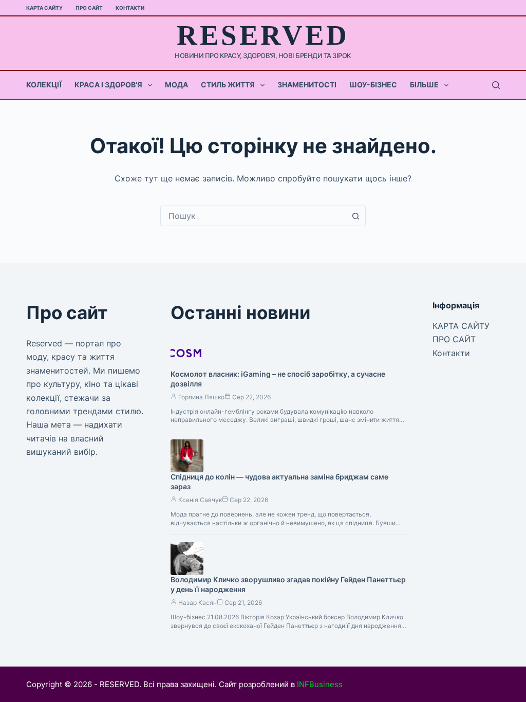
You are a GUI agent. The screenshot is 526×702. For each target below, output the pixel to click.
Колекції (44, 84)
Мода (176, 84)
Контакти (130, 8)
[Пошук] (496, 85)
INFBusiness (320, 684)
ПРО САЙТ (89, 8)
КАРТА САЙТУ (44, 8)
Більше (424, 84)
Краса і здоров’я (108, 84)
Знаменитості (306, 84)
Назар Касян (197, 602)
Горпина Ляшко (201, 397)
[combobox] (253, 216)
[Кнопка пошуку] (355, 216)
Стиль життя (228, 84)
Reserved (263, 35)
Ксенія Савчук (200, 500)
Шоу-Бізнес (373, 84)
